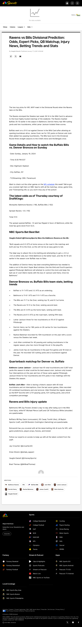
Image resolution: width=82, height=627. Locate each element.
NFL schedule (49, 184)
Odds (29, 27)
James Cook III (44, 489)
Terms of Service (30, 611)
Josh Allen (48, 484)
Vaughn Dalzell (15, 51)
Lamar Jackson (61, 484)
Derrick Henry (12, 489)
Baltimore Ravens (13, 484)
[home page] (10, 3)
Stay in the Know (8, 524)
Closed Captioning (20, 609)
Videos (5, 27)
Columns (12, 27)
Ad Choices (51, 609)
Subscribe (7, 534)
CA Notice (21, 611)
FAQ (27, 609)
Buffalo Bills (34, 484)
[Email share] (20, 56)
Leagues (20, 27)
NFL (24, 484)
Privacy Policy (60, 609)
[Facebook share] (11, 56)
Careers (11, 609)
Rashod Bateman (28, 489)
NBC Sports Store (35, 609)
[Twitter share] (15, 56)
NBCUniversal (14, 614)
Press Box (44, 609)
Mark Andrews (59, 489)
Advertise (5, 609)
